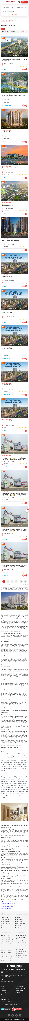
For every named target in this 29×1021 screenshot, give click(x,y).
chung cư (3, 586)
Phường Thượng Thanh (20, 923)
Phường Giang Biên (5, 923)
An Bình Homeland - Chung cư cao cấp (10, 240)
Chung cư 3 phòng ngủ (7, 908)
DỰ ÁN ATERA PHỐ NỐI (7, 276)
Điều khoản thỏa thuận (20, 988)
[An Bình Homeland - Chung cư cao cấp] (14, 227)
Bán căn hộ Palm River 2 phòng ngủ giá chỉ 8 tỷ (12, 131)
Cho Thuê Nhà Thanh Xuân (7, 939)
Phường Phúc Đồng (19, 927)
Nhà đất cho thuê (6, 932)
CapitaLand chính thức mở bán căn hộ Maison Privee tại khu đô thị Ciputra (14, 60)
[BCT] (17, 1009)
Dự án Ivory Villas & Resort (20, 953)
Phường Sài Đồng (18, 925)
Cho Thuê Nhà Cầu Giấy (6, 956)
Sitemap (3, 986)
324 (21, 581)
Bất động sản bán (6, 914)
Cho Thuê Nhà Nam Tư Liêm (7, 941)
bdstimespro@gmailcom (8, 981)
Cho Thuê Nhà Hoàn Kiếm (6, 952)
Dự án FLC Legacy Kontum (20, 935)
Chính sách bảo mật (19, 986)
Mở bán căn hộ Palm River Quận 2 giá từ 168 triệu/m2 (13, 95)
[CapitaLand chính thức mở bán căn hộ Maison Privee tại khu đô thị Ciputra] (14, 46)
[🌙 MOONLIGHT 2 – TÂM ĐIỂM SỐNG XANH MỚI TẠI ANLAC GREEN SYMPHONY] (14, 191)
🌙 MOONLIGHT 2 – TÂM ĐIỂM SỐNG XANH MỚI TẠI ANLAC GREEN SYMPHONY (13, 205)
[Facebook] (9, 1015)
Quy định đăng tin (19, 992)
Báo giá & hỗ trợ (4, 997)
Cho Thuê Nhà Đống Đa (6, 954)
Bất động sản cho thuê (21, 914)
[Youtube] (12, 1015)
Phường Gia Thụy (5, 925)
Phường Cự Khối (4, 927)
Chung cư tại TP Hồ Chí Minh (8, 903)
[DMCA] (6, 1009)
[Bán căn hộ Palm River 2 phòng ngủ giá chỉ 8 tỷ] (14, 119)
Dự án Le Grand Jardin (20, 947)
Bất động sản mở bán (12, 20)
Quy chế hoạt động (19, 990)
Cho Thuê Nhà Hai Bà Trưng (7, 950)
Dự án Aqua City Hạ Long (20, 945)
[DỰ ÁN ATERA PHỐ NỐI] (14, 263)
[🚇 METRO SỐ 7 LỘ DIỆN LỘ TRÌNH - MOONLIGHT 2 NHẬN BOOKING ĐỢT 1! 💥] (14, 155)
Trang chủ (3, 20)
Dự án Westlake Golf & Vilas (21, 942)
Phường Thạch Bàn (19, 921)
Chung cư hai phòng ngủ (7, 906)
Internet (11, 837)
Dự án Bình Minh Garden (20, 940)
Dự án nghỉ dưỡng (20, 932)
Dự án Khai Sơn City (19, 949)
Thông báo (3, 990)
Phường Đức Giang (19, 917)
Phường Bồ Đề (4, 930)
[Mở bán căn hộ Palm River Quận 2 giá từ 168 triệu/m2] (14, 82)
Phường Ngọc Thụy (5, 919)
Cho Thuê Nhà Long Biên (6, 943)
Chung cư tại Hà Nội (6, 901)
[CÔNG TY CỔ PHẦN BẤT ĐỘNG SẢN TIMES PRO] (10, 2)
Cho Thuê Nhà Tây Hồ (5, 935)
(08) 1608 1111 (6, 979)
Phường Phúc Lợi (18, 930)
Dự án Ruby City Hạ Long (20, 951)
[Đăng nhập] (19, 2)
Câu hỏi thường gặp (5, 994)
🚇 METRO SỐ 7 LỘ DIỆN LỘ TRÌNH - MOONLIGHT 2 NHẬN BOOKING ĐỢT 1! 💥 (13, 169)
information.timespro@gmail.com (10, 1004)
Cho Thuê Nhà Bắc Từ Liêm (7, 958)
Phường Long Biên (5, 921)
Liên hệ (2, 988)
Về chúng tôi (3, 992)
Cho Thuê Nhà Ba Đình (6, 960)
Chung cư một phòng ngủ (8, 905)
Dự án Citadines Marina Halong (20, 938)
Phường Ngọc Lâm (5, 917)
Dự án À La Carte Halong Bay (21, 957)
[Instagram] (20, 1015)
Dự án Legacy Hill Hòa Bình (21, 955)
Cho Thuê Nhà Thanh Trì (6, 937)
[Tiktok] (16, 1015)
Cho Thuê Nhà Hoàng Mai (6, 948)
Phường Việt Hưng (19, 919)
